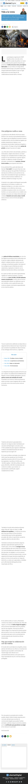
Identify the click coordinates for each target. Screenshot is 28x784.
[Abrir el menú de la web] (1, 3)
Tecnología (14, 6)
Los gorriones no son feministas (14, 360)
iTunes (21, 782)
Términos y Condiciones (19, 777)
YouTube (13, 782)
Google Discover (15, 782)
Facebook (6, 782)
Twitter (8, 782)
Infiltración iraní (23, 0)
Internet (9, 6)
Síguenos (16, 26)
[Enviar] (7, 27)
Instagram (11, 782)
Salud (5, 6)
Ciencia (1, 6)
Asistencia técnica (14, 778)
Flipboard (17, 782)
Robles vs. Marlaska (11, 0)
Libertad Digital (14, 775)
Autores (21, 778)
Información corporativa (8, 777)
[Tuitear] (5, 27)
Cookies (7, 778)
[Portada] (9, 3)
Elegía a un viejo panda (12, 363)
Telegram (19, 782)
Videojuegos (19, 6)
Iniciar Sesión (26, 3)
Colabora (22, 3)
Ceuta (6, 0)
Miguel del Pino (5, 9)
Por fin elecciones (11, 365)
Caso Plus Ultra (18, 0)
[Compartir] (2, 27)
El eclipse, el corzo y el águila (13, 358)
